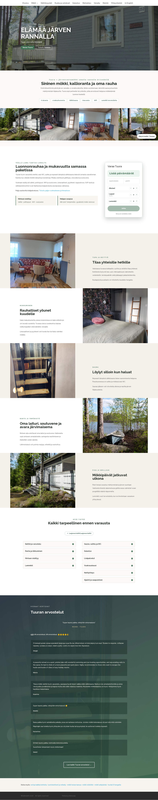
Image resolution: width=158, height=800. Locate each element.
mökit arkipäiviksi (101, 785)
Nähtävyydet (46, 3)
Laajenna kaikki (74, 533)
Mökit (33, 3)
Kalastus (76, 3)
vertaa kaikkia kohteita (39, 785)
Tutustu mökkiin (44, 47)
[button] (20, 124)
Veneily (97, 3)
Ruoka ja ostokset (62, 3)
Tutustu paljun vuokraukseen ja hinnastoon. (54, 190)
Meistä (105, 3)
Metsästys (87, 3)
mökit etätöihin (87, 785)
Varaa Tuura (28, 47)
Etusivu (25, 3)
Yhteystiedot (116, 3)
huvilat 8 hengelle (114, 785)
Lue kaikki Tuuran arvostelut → (79, 765)
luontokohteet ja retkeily (57, 785)
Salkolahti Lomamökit (79, 1)
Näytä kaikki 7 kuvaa (147, 136)
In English (129, 3)
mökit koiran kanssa (74, 785)
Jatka (123, 208)
